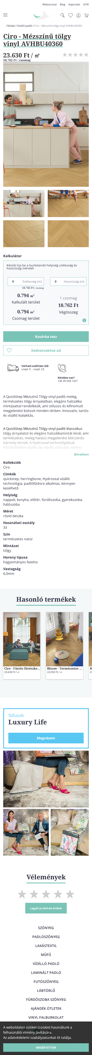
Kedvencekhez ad (46, 350)
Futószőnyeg (46, 981)
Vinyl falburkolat (46, 1017)
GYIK (86, 4)
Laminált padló (46, 972)
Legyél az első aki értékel (46, 908)
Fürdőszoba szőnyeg (46, 999)
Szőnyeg (46, 927)
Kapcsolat (74, 4)
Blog (62, 4)
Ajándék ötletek (46, 1008)
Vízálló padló (24, 26)
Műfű (46, 954)
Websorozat (49, 4)
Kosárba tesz (46, 336)
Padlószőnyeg (46, 936)
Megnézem (46, 738)
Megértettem (46, 1047)
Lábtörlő (46, 990)
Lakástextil (46, 945)
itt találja (64, 1037)
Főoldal (10, 26)
